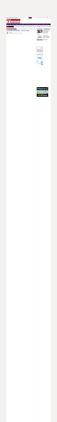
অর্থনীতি (23, 24)
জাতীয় (10, 24)
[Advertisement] (28, 11)
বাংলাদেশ (13, 24)
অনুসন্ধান (30, 17)
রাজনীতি (17, 24)
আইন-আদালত (36, 24)
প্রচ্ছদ (7, 24)
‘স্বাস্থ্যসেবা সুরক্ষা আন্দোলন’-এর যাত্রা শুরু (40, 26)
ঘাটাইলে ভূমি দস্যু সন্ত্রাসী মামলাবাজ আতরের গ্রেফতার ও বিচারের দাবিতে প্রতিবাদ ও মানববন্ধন (43, 32)
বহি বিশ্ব (20, 24)
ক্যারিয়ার (43, 24)
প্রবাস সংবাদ (46, 24)
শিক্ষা (40, 24)
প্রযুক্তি (33, 24)
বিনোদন (30, 24)
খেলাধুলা (27, 24)
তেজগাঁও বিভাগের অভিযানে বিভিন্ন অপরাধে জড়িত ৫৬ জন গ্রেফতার (27, 26)
